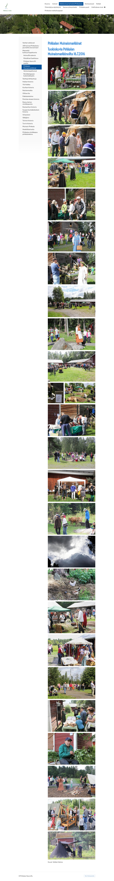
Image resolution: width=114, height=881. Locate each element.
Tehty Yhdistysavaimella (89, 875)
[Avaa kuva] (71, 73)
